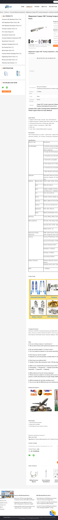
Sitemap (2, 509)
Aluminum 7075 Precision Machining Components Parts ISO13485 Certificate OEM (24, 499)
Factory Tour (53, 6)
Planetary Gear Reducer (8, 63)
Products (29, 6)
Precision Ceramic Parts (8, 28)
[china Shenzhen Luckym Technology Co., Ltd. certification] (6, 73)
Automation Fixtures (7, 35)
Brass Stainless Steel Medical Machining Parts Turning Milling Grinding (46, 481)
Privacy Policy (7, 517)
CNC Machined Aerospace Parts (10, 25)
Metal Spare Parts (7, 50)
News (1, 507)
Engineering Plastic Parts (8, 56)
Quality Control (3, 502)
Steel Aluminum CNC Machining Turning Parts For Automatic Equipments (46, 499)
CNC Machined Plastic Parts (9, 22)
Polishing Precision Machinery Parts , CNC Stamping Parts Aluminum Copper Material (23, 503)
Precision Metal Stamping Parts (10, 53)
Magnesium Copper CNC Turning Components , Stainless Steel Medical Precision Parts (39, 46)
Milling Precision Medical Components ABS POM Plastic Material (33, 481)
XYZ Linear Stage (6, 32)
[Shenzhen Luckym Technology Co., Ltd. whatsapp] (8, 87)
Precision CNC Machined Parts (10, 19)
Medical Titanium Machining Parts (39, 439)
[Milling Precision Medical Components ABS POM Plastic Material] (33, 473)
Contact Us (3, 505)
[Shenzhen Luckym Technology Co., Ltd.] (8, 6)
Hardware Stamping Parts (9, 44)
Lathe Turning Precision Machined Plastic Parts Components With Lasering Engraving (47, 503)
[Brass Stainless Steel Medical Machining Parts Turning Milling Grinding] (46, 473)
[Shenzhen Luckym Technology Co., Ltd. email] (4, 87)
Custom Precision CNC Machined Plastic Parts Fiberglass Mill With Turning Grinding (47, 507)
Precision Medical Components (17, 12)
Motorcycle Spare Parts (8, 59)
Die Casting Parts (6, 47)
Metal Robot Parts (7, 41)
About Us (44, 6)
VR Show (37, 6)
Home (22, 6)
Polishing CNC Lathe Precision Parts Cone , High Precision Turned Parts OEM (24, 507)
